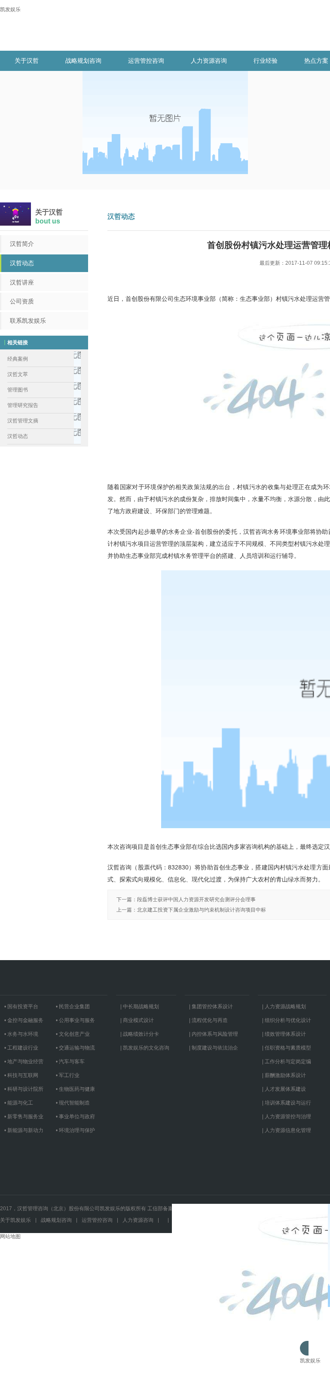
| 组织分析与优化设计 (286, 1020)
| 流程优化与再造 (208, 1020)
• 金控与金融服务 (23, 1020)
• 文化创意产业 (73, 1034)
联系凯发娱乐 (28, 320)
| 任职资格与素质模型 (286, 1048)
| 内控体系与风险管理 (213, 1034)
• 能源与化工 (18, 1103)
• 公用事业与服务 (75, 1020)
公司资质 (22, 301)
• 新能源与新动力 (23, 1130)
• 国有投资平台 (21, 1007)
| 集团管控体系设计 (211, 1007)
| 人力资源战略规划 (284, 1007)
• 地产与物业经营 (23, 1062)
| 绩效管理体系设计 (284, 1034)
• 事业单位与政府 (75, 1117)
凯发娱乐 (10, 9)
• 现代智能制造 (73, 1103)
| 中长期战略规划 (139, 1007)
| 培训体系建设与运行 (286, 1103)
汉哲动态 (22, 263)
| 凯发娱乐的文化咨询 (144, 1048)
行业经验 (266, 60)
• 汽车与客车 (70, 1062)
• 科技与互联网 (21, 1075)
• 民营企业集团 (73, 1007)
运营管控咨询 (146, 60)
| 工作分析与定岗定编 (286, 1062)
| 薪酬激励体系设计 (284, 1075)
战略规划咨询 (83, 60)
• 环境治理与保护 (75, 1130)
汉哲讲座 (22, 282)
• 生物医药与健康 (75, 1089)
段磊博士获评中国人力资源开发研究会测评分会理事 (196, 900)
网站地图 (10, 1236)
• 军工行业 (67, 1075)
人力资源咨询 (209, 60)
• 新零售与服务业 (23, 1117)
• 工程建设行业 (21, 1048)
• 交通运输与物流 (75, 1048)
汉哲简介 (22, 243)
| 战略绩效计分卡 (139, 1034)
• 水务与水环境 (21, 1034)
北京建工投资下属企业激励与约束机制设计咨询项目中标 (201, 910)
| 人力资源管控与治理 (286, 1117)
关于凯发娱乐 (15, 1220)
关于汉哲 (27, 60)
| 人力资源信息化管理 (286, 1130)
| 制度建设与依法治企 (213, 1048)
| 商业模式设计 (137, 1020)
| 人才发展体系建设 (284, 1089)
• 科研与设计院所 (23, 1089)
